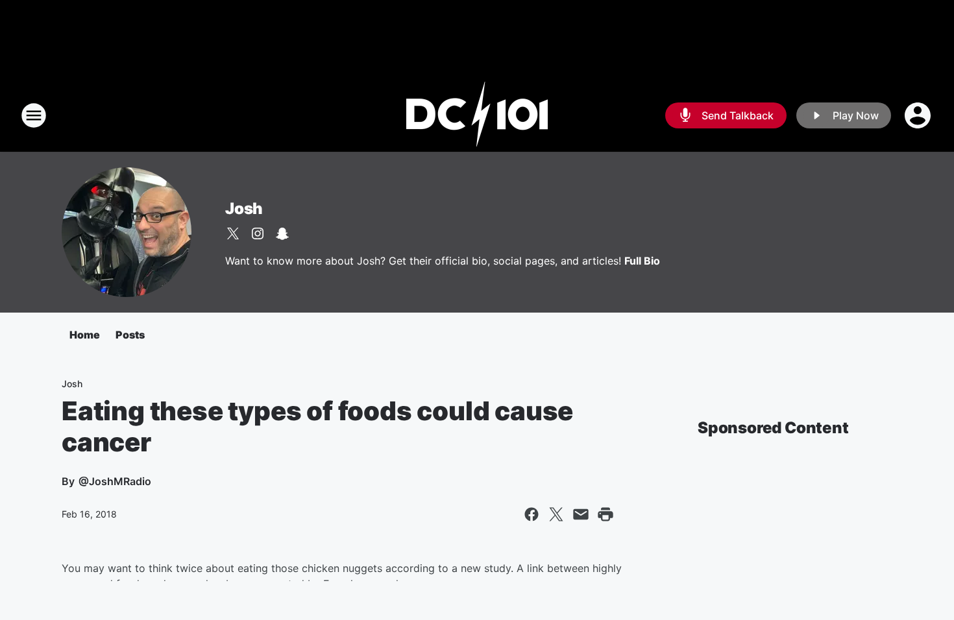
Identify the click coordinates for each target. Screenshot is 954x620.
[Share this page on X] (556, 514)
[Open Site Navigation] (34, 115)
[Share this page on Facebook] (531, 514)
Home (84, 334)
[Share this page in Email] (581, 514)
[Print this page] (605, 514)
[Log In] (919, 115)
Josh (244, 208)
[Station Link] (477, 115)
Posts (130, 334)
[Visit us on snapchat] (282, 233)
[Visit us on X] (233, 233)
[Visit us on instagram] (257, 233)
